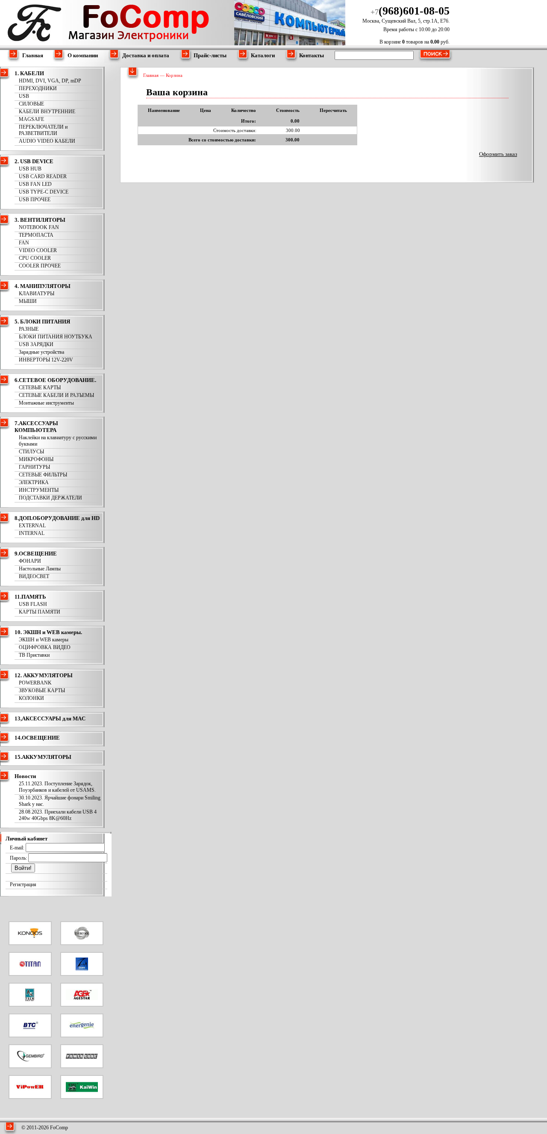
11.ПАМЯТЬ (30, 596)
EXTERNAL (32, 526)
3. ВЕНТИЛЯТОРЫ (40, 220)
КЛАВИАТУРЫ (36, 294)
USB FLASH (33, 604)
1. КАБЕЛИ (29, 73)
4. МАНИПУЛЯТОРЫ (43, 286)
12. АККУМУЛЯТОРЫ (44, 675)
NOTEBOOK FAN (39, 227)
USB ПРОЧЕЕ (34, 200)
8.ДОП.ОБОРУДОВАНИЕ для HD (57, 518)
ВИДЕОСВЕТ (34, 576)
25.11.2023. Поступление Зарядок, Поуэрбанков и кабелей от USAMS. (57, 787)
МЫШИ (28, 301)
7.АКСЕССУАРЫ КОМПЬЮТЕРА (36, 426)
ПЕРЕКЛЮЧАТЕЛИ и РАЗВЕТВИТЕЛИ (43, 130)
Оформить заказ (498, 154)
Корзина (174, 75)
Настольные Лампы (40, 569)
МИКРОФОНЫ (36, 459)
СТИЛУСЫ (31, 452)
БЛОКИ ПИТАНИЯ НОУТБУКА (55, 337)
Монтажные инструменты (46, 403)
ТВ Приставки (34, 655)
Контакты (311, 55)
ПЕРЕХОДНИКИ (38, 88)
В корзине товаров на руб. (414, 42)
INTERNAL (31, 533)
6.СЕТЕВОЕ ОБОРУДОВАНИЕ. (55, 380)
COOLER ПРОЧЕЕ (40, 266)
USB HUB (30, 169)
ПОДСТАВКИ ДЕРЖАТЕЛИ (50, 498)
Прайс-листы (210, 55)
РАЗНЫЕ (28, 329)
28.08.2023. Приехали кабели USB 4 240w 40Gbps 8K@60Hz (58, 815)
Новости (25, 776)
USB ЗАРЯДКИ (36, 344)
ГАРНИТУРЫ (34, 467)
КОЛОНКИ (31, 698)
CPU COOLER (35, 258)
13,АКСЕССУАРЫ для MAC (50, 718)
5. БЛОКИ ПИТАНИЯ (42, 321)
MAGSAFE (31, 119)
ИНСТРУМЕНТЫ (39, 490)
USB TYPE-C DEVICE (43, 192)
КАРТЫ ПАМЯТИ (39, 612)
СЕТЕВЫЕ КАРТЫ (40, 388)
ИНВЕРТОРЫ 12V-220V (46, 360)
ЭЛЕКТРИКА (34, 482)
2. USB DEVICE (34, 161)
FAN (24, 243)
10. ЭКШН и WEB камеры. (48, 632)
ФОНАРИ (30, 561)
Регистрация (23, 884)
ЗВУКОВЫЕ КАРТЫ (42, 690)
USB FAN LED (35, 184)
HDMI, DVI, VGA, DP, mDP (50, 81)
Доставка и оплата (145, 55)
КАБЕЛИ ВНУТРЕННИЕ (47, 112)
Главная (32, 55)
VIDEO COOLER (38, 250)
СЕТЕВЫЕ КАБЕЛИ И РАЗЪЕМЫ (56, 395)
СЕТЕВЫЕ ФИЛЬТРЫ (43, 475)
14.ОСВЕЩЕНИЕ (37, 737)
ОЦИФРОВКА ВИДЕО (45, 647)
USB (24, 96)
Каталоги (263, 55)
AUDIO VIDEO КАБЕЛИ (47, 141)
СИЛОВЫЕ (31, 104)
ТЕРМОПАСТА (36, 235)
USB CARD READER (43, 176)
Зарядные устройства (41, 352)
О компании (83, 55)
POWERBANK (35, 683)
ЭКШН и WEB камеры (43, 640)
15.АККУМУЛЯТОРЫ (43, 757)
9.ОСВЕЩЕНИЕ (36, 553)
